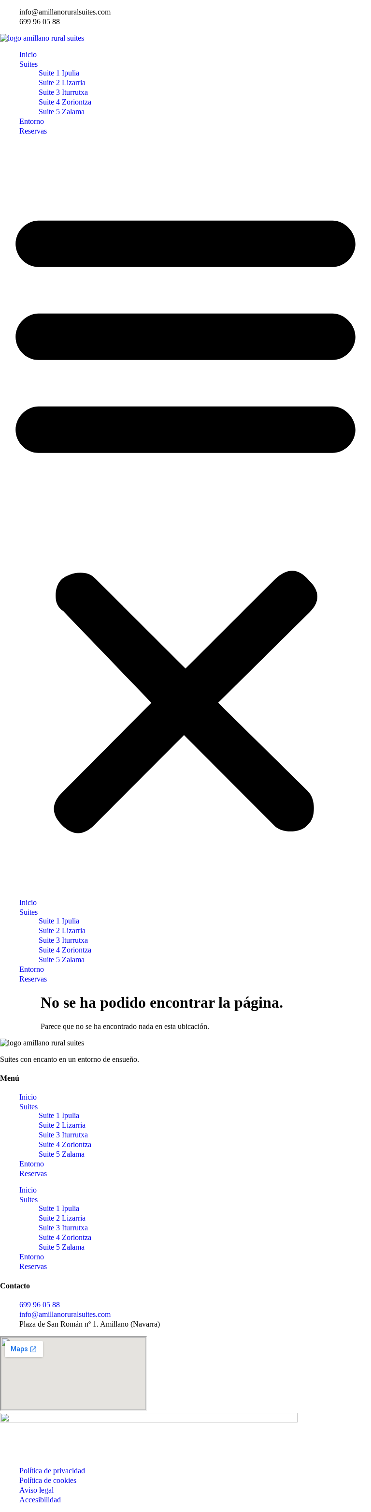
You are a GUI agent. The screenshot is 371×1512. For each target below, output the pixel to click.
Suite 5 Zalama (62, 111)
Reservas (33, 131)
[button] (185, 517)
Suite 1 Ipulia (59, 73)
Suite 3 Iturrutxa (63, 92)
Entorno (31, 121)
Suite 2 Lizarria (62, 82)
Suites (28, 64)
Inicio (28, 54)
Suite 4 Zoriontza (65, 102)
